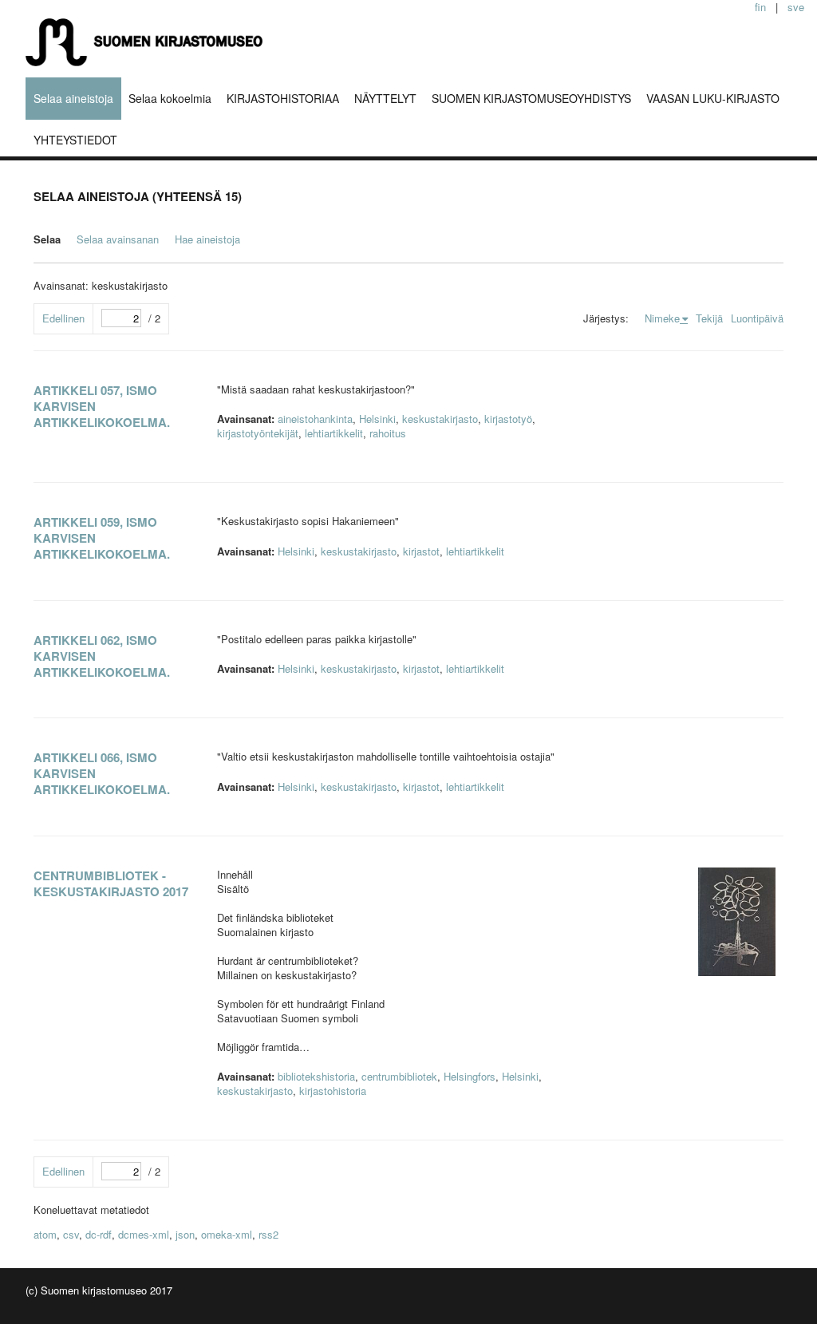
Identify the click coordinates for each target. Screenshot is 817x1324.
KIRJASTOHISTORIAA (283, 98)
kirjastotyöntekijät (257, 433)
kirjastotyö (508, 418)
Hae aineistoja (207, 239)
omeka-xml (226, 1234)
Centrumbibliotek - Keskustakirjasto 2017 (111, 883)
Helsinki (377, 418)
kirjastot (421, 551)
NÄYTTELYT (385, 98)
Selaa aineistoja (73, 98)
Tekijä (709, 318)
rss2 (268, 1234)
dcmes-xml (143, 1234)
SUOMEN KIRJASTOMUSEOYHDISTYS (531, 98)
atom (45, 1234)
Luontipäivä (757, 318)
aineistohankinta (315, 418)
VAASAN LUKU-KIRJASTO (713, 98)
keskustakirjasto (440, 418)
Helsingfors (469, 1076)
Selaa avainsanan (118, 239)
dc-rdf (98, 1234)
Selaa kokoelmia (169, 98)
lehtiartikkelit (334, 433)
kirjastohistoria (332, 1090)
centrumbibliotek (399, 1076)
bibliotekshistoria (316, 1076)
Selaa (47, 239)
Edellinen (63, 318)
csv (71, 1234)
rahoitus (387, 433)
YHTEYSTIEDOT (75, 140)
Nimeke (662, 318)
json (185, 1234)
